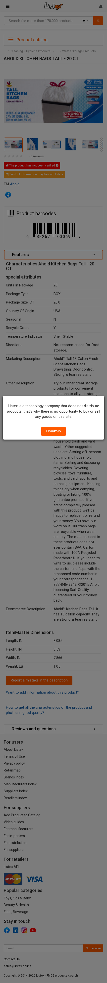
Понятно (53, 431)
